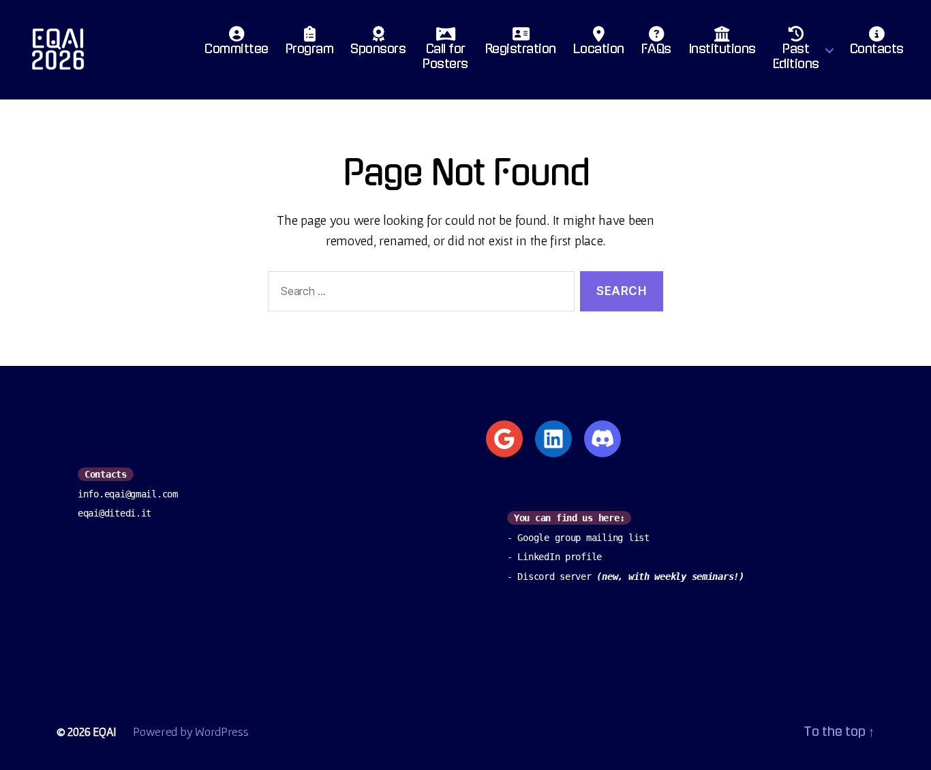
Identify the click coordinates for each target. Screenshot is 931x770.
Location (598, 49)
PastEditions (796, 56)
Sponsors (378, 49)
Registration (520, 49)
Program (310, 49)
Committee (236, 49)
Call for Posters (445, 56)
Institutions (722, 49)
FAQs (656, 49)
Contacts (877, 49)
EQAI (105, 731)
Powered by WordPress (191, 731)
